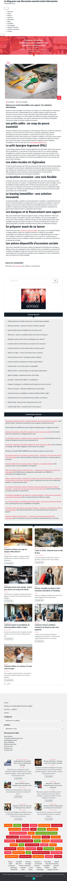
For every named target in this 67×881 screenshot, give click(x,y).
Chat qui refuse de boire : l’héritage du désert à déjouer (24, 357)
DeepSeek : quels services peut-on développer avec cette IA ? (26, 339)
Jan (59, 97)
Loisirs (31, 867)
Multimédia (14, 869)
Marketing (10, 19)
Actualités (10, 23)
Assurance (38, 862)
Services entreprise (13, 29)
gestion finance (25, 837)
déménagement (52, 829)
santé (9, 13)
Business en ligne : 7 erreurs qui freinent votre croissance (25, 353)
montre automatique (32, 845)
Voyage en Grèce (38, 856)
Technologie (11, 25)
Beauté (6, 664)
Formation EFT (8, 750)
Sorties (30, 869)
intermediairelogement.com (38, 142)
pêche (40, 848)
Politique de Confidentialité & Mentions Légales (18, 706)
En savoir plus (9, 563)
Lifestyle (22, 867)
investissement (9, 841)
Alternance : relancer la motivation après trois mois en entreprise (28, 335)
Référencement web (10, 744)
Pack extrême (8, 736)
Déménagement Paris (10, 740)
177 (8, 684)
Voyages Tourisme (12, 27)
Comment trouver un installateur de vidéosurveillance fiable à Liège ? (29, 393)
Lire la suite (18, 778)
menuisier (14, 845)
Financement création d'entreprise (46, 833)
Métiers (47, 867)
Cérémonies (38, 863)
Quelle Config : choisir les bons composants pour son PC (25, 402)
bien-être (33, 825)
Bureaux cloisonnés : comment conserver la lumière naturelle (26, 326)
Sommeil (7, 852)
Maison (9, 15)
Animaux (6, 547)
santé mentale (49, 848)
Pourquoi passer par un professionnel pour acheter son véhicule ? (28, 398)
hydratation (36, 837)
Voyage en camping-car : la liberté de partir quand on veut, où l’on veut (29, 384)
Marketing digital (56, 841)
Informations (55, 837)
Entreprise (7, 623)
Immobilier (36, 47)
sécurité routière (56, 852)
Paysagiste (44, 845)
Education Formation (52, 863)
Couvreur (25, 829)
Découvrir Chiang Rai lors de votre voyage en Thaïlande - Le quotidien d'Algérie (29, 464)
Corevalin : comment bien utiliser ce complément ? (23, 380)
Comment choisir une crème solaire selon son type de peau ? (26, 348)
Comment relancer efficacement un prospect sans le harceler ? (27, 344)
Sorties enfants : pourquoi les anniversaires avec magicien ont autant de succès (29, 423)
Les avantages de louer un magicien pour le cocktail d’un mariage (25, 438)
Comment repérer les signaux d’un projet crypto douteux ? (25, 362)
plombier (20, 848)
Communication (56, 825)
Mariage (37, 841)
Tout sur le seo (8, 746)
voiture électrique (25, 856)
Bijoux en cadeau (44, 825)
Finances (37, 865)
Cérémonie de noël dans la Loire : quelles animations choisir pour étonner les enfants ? (31, 421)
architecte (17, 825)
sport (28, 852)
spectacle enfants (18, 852)
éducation (58, 856)
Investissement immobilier (24, 841)
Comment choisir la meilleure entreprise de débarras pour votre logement (47, 627)
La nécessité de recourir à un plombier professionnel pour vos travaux (37, 518)
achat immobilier (22, 102)
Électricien (49, 856)
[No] (65, 876)
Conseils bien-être (15, 829)
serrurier (58, 848)
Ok (34, 878)
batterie (25, 825)
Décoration (42, 829)
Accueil (29, 47)
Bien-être (10, 11)
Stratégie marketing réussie (41, 852)
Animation (8, 825)
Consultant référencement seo (13, 738)
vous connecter (17, 266)
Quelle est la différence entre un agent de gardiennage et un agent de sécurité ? (34, 427)
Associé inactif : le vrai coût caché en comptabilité (23, 366)
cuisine (33, 829)
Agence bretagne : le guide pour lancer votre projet (23, 375)
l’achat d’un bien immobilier (29, 230)
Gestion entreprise (12, 837)
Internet (9, 17)
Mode (9, 21)
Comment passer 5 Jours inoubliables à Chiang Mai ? (21, 466)
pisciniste (53, 845)
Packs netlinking (9, 742)
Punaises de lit (31, 848)
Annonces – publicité (10, 709)
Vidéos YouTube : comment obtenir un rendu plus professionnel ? (27, 371)
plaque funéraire (10, 848)
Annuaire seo (8, 748)
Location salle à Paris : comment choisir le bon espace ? (24, 407)
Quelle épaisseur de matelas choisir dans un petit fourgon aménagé (28, 321)
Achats (10, 862)
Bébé (10, 863)
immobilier (46, 837)
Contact (9, 31)
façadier (31, 833)
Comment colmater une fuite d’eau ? (43, 451)
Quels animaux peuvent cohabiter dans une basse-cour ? (25, 330)
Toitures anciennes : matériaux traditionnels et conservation (26, 389)
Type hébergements (11, 856)
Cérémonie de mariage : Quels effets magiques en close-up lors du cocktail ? (28, 432)
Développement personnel (18, 833)
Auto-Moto (48, 862)
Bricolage (28, 863)
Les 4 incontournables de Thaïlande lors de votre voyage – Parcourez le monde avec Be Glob (33, 501)
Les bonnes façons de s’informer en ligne (37, 497)
